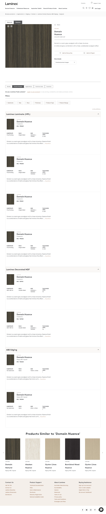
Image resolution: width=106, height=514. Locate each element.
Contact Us (8, 487)
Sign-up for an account (85, 485)
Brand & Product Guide (50, 8)
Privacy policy (58, 497)
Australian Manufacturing (61, 485)
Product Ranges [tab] (18, 86)
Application (20, 14)
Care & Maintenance (35, 490)
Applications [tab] (29, 86)
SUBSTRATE (10, 133)
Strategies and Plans (60, 501)
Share (58, 24)
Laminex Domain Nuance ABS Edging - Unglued (51, 14)
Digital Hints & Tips (84, 490)
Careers (83, 3)
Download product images (62, 62)
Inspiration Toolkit (36, 8)
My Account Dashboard (85, 492)
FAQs (31, 487)
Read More (48, 143)
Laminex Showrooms (10, 492)
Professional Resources (23, 8)
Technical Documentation (37, 485)
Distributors (8, 494)
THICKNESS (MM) (45, 133)
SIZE (32, 133)
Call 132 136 (8, 485)
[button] (101, 509)
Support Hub (97, 3)
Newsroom (57, 492)
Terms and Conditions (60, 499)
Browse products (10, 14)
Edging (28, 14)
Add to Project (90, 53)
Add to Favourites (66, 53)
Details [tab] (9, 86)
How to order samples (85, 487)
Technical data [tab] (39, 86)
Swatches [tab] (48, 86)
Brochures (32, 492)
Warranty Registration (36, 494)
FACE (20, 133)
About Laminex (63, 8)
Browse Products (10, 8)
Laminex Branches (10, 490)
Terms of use (57, 494)
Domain (33, 14)
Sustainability (58, 487)
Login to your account (33, 92)
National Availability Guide (37, 497)
